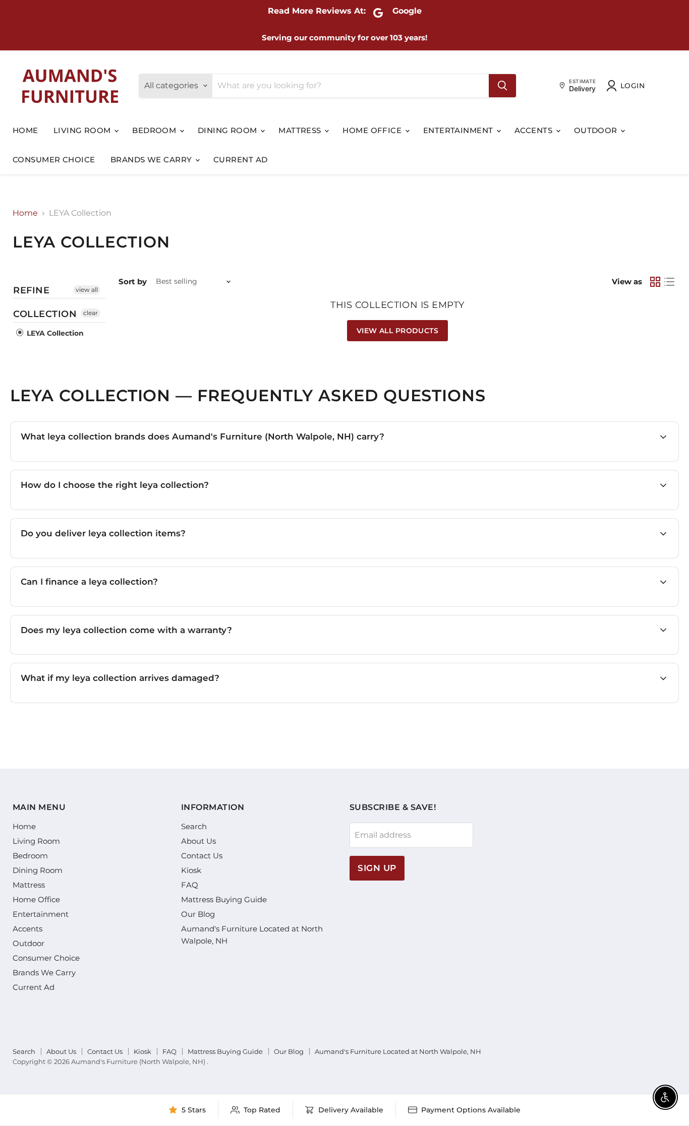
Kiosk (191, 870)
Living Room (83, 130)
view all (87, 289)
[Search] (502, 85)
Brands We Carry (152, 159)
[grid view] (655, 282)
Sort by (133, 281)
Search (194, 826)
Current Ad (240, 159)
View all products (397, 330)
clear (90, 313)
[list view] (669, 282)
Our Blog (198, 914)
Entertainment (459, 130)
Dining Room (228, 130)
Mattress (300, 130)
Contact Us (201, 855)
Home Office (373, 130)
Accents (534, 130)
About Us (198, 841)
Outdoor (597, 130)
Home (25, 130)
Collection (45, 314)
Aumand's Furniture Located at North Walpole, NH (398, 1051)
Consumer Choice (54, 159)
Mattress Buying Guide (224, 899)
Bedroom (155, 130)
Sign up (377, 868)
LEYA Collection (54, 333)
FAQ (189, 885)
